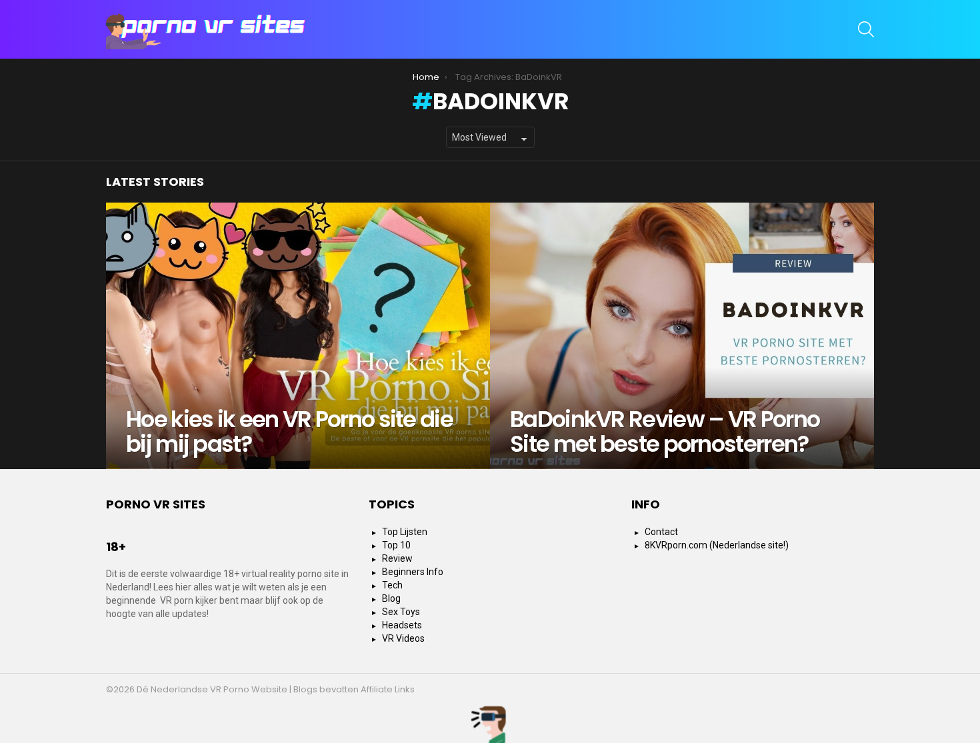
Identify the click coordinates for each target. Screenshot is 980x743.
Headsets (402, 625)
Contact (661, 531)
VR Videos (403, 638)
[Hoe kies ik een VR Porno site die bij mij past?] (298, 336)
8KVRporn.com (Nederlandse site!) (717, 545)
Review (397, 558)
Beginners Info (412, 571)
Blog (391, 598)
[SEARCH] (866, 29)
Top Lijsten (404, 531)
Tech (392, 585)
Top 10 (396, 545)
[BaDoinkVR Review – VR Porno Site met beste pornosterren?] (682, 336)
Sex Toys (401, 611)
